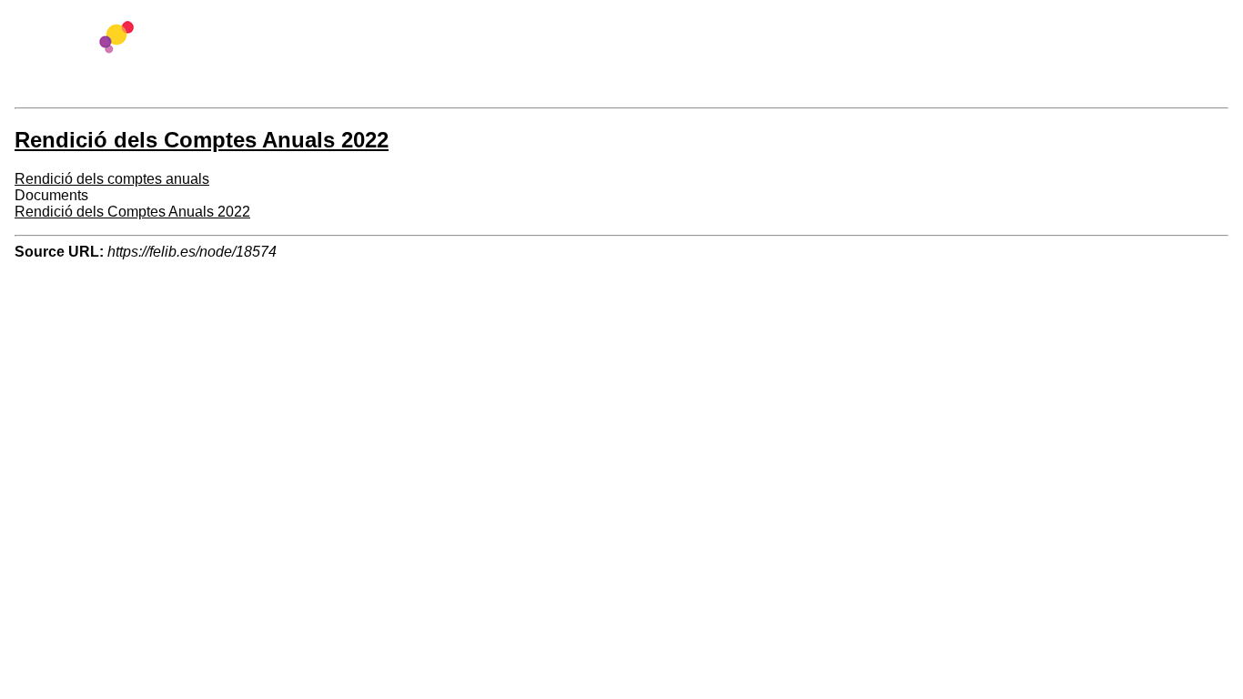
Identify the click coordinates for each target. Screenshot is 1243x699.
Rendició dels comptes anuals (112, 179)
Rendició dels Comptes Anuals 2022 (132, 211)
